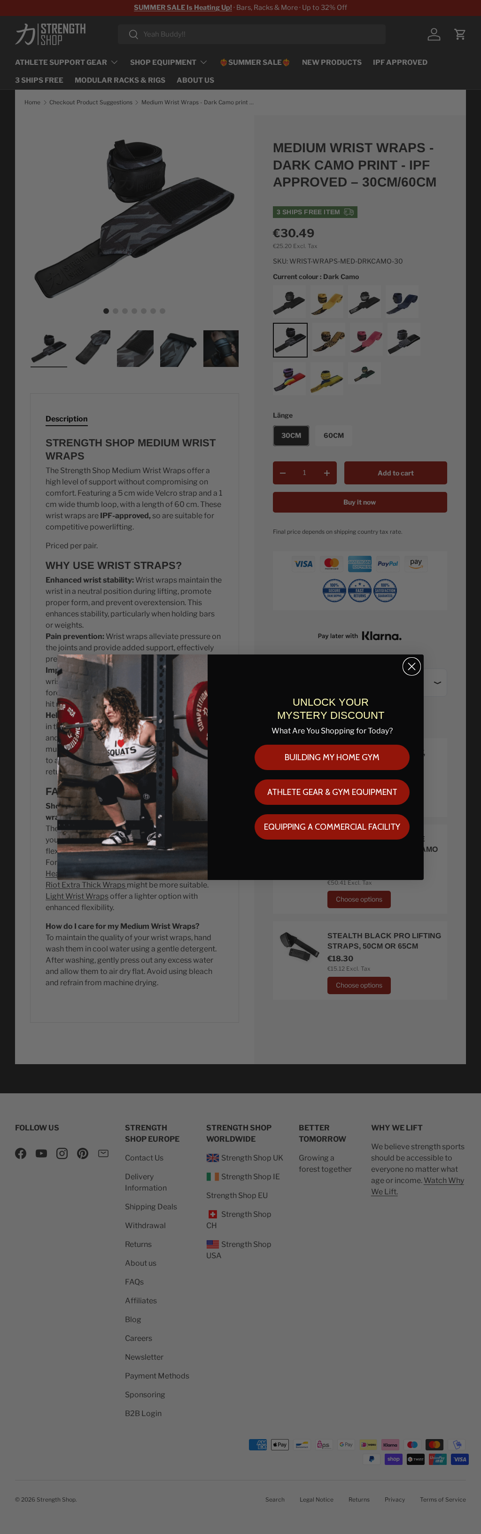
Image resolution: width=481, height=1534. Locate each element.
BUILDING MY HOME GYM (332, 757)
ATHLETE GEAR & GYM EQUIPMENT (332, 792)
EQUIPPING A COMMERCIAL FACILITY (332, 827)
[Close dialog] (411, 666)
